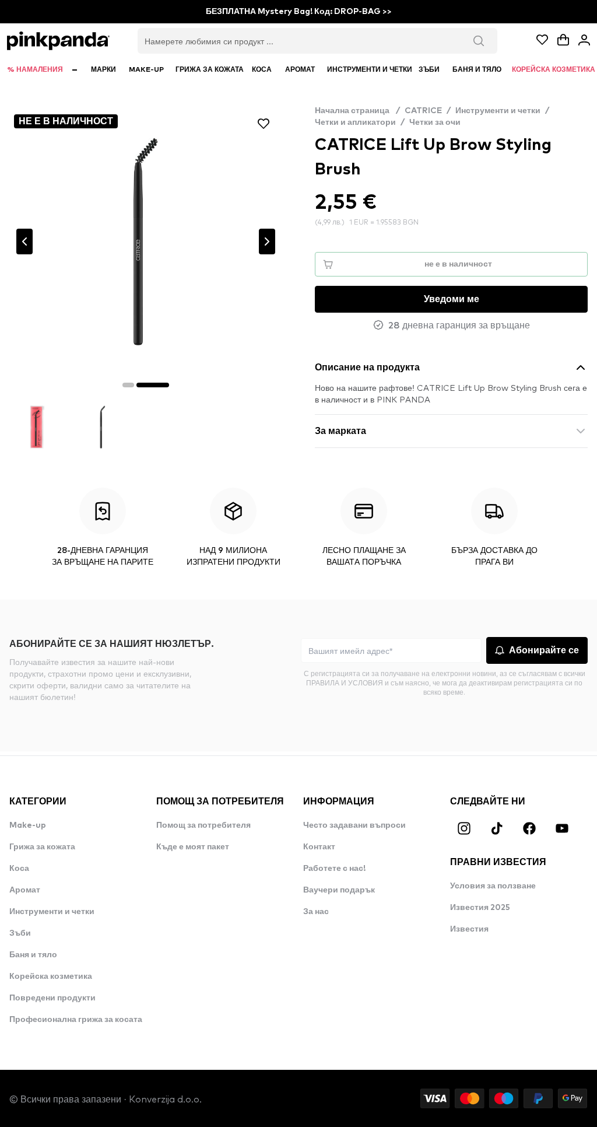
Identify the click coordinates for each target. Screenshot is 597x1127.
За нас (316, 912)
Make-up (27, 825)
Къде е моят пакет (192, 847)
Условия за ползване (493, 886)
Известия (469, 929)
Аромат (24, 890)
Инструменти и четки (497, 111)
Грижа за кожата (42, 847)
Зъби (20, 933)
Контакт (319, 847)
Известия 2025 (480, 908)
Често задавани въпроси (354, 825)
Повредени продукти (52, 998)
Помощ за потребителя (203, 825)
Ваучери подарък (339, 890)
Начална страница (357, 111)
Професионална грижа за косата (75, 1020)
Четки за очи (435, 122)
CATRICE (423, 111)
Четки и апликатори (355, 122)
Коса (19, 868)
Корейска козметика (50, 976)
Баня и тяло (33, 955)
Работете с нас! (334, 868)
